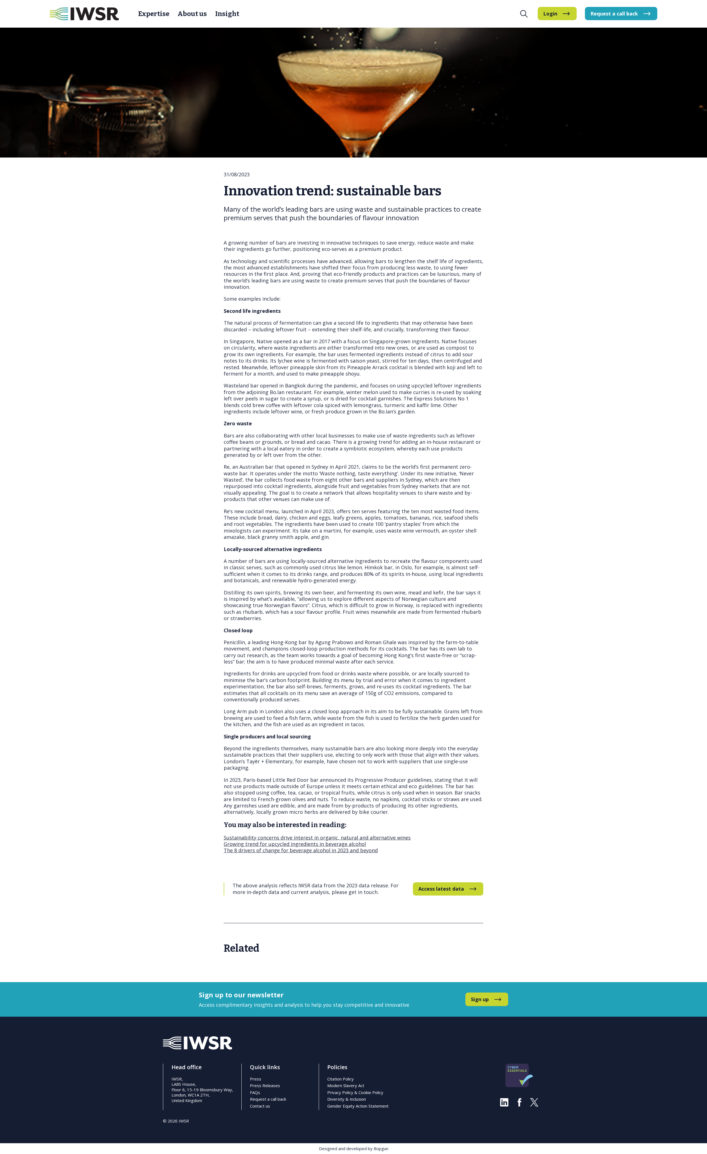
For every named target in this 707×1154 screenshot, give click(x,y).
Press (255, 1079)
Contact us (260, 1106)
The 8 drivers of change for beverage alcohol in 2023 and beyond (301, 850)
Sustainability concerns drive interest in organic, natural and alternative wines (317, 837)
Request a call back (268, 1099)
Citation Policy (340, 1079)
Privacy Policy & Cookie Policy (355, 1092)
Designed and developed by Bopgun (353, 1148)
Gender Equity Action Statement (358, 1106)
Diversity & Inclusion (346, 1099)
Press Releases (265, 1085)
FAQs (255, 1092)
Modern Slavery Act (345, 1085)
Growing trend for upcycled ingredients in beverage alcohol (295, 844)
